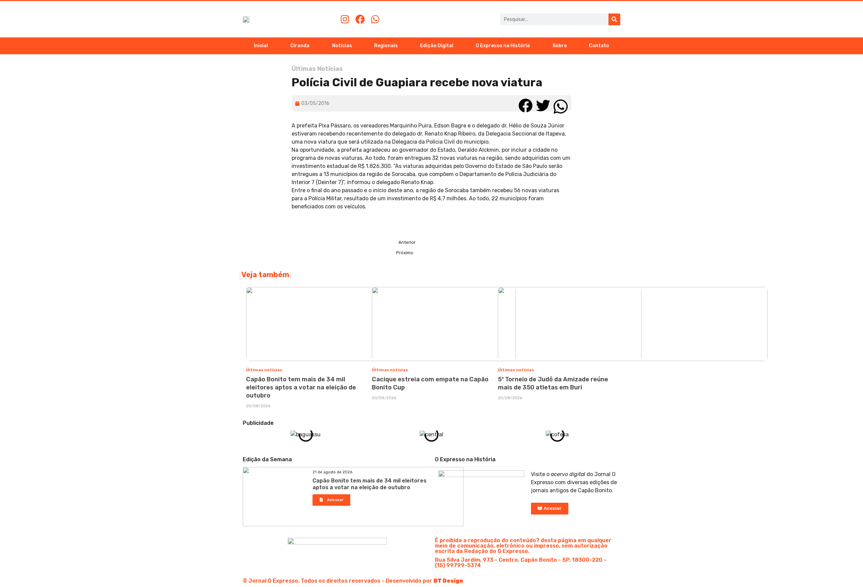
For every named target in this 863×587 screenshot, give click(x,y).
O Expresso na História (503, 46)
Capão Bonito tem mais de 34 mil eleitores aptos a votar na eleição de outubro (301, 387)
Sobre (560, 46)
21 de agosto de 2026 (332, 472)
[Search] (614, 19)
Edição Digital (436, 46)
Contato (599, 46)
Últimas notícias (264, 370)
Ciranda (299, 46)
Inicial (261, 46)
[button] (525, 103)
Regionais (386, 46)
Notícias (342, 46)
